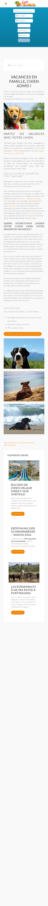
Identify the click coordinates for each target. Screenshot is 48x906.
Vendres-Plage (25, 198)
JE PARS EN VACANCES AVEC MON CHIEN (22, 334)
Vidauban (12, 206)
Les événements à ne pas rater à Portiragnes (23, 590)
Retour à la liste (16, 65)
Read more (18, 514)
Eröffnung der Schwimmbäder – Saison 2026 (23, 531)
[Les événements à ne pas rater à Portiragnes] (24, 572)
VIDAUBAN (21, 443)
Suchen (24, 40)
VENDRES (30, 443)
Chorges (31, 213)
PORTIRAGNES (10, 445)
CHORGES (12, 443)
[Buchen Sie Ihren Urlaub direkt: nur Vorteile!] (24, 470)
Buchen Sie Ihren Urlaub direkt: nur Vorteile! (21, 489)
